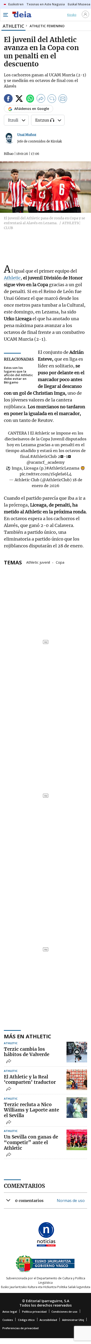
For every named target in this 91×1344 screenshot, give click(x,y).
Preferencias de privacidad (20, 1328)
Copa (60, 562)
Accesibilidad (48, 1320)
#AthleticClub (43, 456)
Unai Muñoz (26, 135)
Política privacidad (34, 1311)
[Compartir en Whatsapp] (30, 99)
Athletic (12, 278)
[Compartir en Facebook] (8, 99)
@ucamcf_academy (45, 462)
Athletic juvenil (38, 562)
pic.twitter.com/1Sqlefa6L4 (46, 474)
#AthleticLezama (62, 468)
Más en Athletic (27, 1036)
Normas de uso (71, 1200)
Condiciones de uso (64, 1311)
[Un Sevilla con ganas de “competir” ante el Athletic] (76, 1140)
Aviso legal (9, 1311)
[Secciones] (5, 15)
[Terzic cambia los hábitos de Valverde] (76, 1052)
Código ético (26, 1320)
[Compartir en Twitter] (19, 99)
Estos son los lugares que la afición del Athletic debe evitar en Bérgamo (18, 375)
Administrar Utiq (73, 1320)
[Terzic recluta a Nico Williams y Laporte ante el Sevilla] (76, 1107)
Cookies (7, 1320)
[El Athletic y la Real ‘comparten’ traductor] (76, 1079)
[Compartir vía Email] (62, 99)
